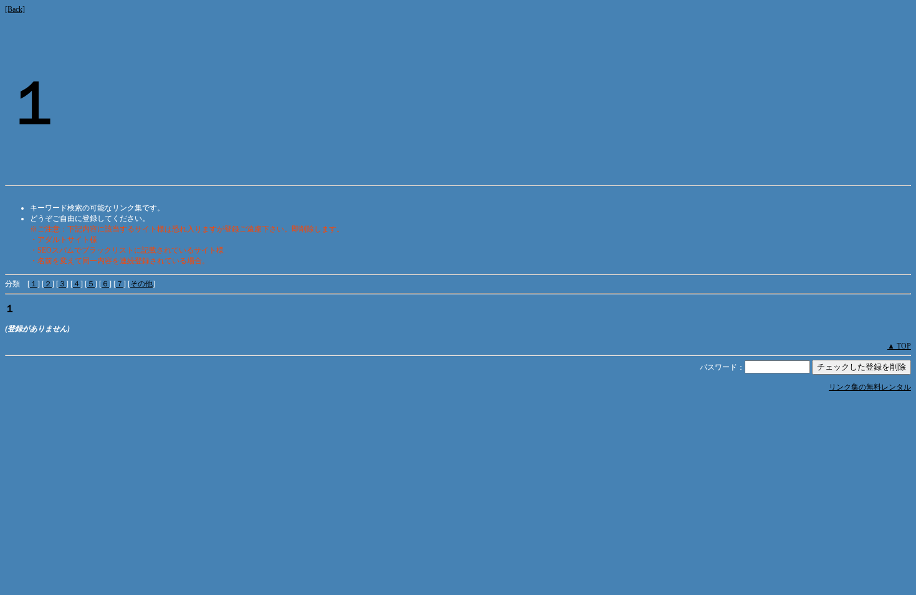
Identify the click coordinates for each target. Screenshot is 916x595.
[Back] (15, 9)
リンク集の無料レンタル (870, 387)
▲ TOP (899, 346)
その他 (141, 283)
